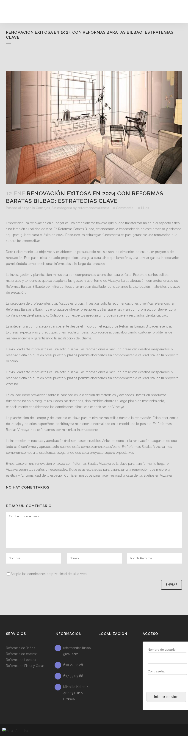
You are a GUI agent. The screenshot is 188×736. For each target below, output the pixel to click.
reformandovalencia (93, 208)
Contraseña (156, 671)
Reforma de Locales (21, 660)
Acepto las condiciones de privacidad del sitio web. (49, 574)
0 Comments (123, 208)
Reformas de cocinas (21, 654)
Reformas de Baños (20, 648)
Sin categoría (62, 208)
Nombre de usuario (162, 649)
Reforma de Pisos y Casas (25, 666)
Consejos (43, 208)
